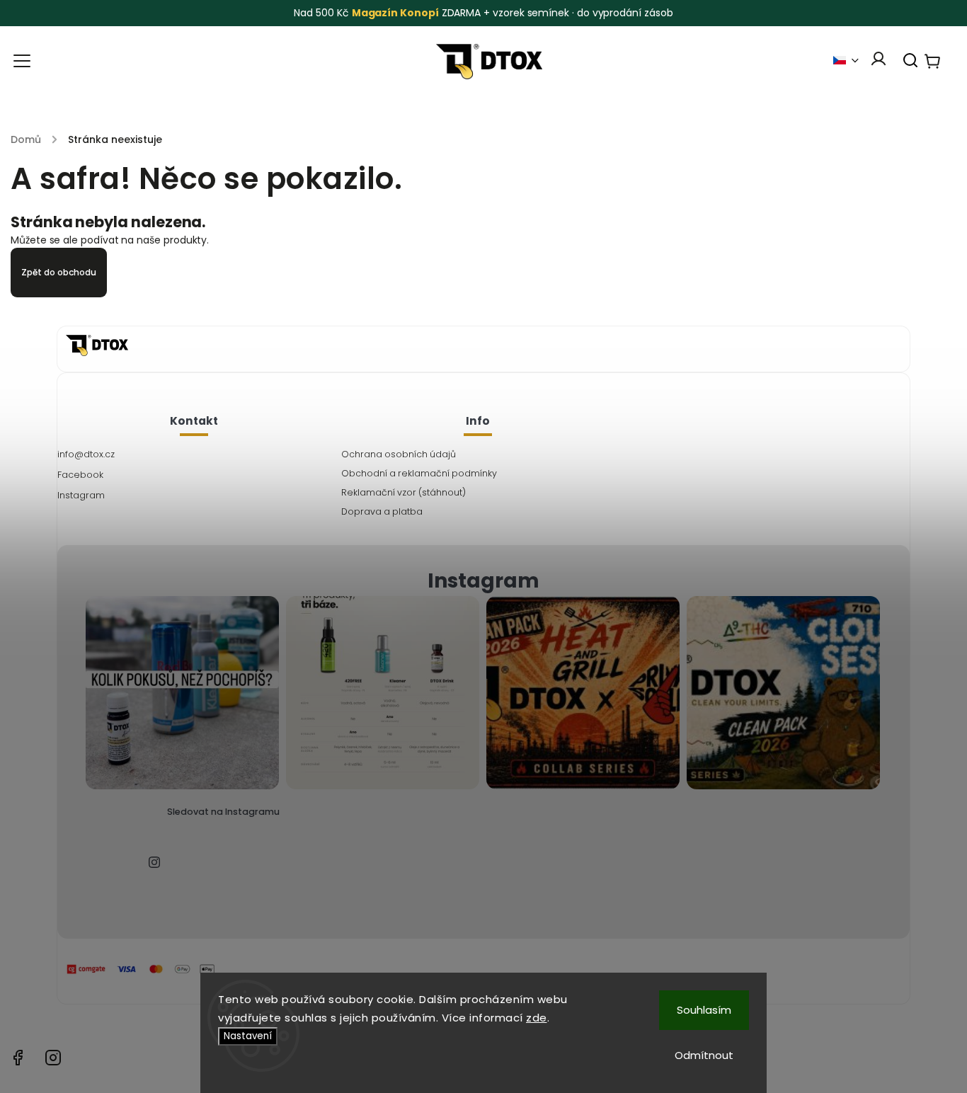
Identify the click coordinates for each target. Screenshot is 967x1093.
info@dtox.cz (86, 454)
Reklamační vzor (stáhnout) (403, 492)
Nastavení (248, 1036)
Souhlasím (704, 1009)
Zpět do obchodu (58, 272)
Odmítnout (704, 1055)
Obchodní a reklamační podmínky (419, 473)
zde (536, 1017)
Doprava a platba (382, 511)
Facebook (80, 475)
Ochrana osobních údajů (398, 454)
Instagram (81, 495)
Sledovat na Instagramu (223, 812)
